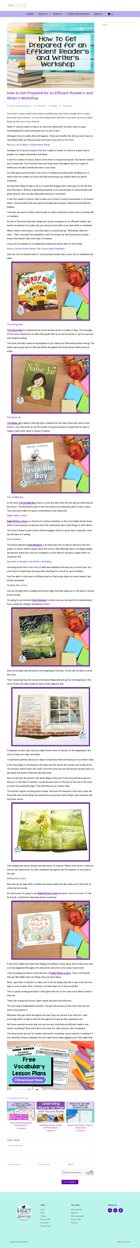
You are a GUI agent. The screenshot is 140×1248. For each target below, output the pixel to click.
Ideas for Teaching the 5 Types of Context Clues (80, 1126)
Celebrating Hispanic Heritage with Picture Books (50, 1126)
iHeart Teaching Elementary (20, 106)
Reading (54, 106)
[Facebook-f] (110, 1210)
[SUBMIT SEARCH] (24, 5)
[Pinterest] (121, 1210)
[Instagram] (115, 1210)
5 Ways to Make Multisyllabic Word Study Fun (21, 1124)
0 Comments (67, 106)
